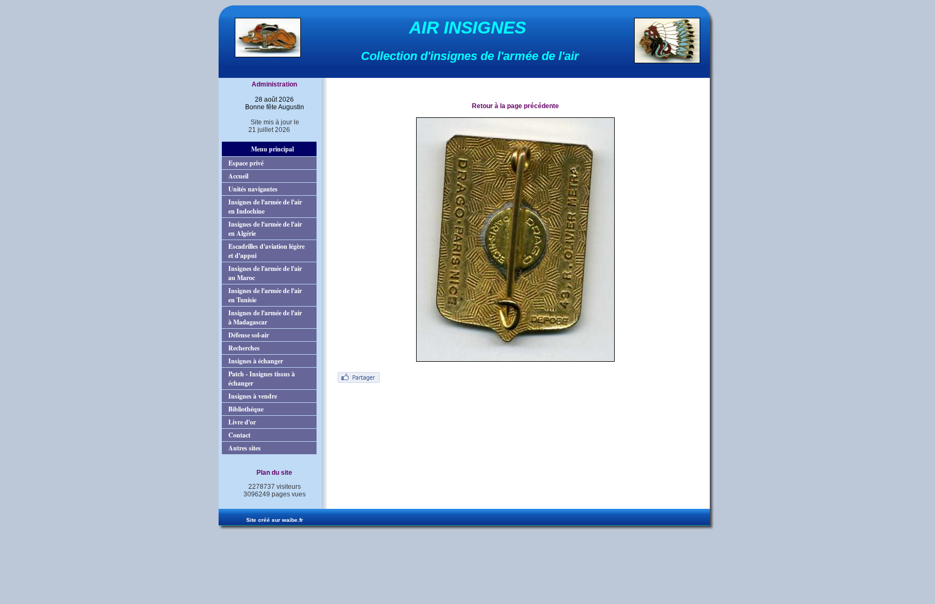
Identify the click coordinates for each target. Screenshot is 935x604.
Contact (239, 435)
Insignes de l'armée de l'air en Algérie (265, 229)
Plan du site (274, 472)
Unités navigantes (253, 189)
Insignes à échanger (255, 361)
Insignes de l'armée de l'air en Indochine (265, 206)
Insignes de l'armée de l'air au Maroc (265, 273)
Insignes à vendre (252, 396)
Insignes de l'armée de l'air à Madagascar (265, 317)
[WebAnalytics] (269, 504)
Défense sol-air (248, 335)
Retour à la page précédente (515, 106)
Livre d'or (242, 422)
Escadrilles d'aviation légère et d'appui (266, 251)
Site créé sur (274, 520)
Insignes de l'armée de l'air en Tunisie (265, 295)
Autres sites (244, 448)
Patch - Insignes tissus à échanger (261, 378)
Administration (274, 84)
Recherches (244, 348)
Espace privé (246, 163)
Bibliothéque (246, 409)
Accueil (238, 176)
